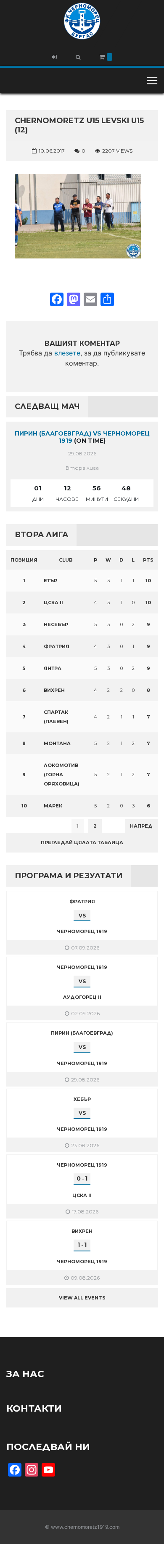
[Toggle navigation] (152, 80)
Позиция (24, 560)
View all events (82, 1298)
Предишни (27, 826)
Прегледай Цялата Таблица (82, 842)
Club (66, 560)
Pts (148, 560)
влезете (67, 353)
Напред (141, 826)
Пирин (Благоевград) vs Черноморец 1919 (82, 437)
